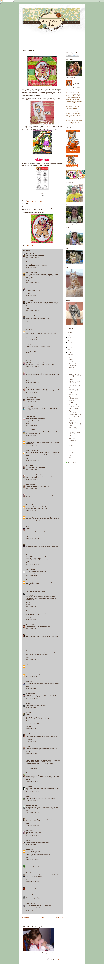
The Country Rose (31, 450)
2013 (69, 348)
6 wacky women (30, 817)
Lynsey (28, 733)
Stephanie (48, 126)
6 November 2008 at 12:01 (32, 550)
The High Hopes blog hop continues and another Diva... (74, 429)
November (71, 362)
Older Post (59, 917)
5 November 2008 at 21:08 (32, 282)
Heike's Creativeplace (31, 315)
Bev (27, 872)
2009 (69, 355)
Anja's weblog (29, 526)
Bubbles (28, 772)
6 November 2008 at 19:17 (32, 728)
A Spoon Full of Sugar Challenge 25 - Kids (74, 405)
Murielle (28, 849)
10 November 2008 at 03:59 (33, 890)
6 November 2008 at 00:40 (32, 425)
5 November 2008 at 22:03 (32, 366)
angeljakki (28, 664)
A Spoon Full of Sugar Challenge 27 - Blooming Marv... (75, 391)
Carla (27, 886)
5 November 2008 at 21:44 (32, 339)
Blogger (57, 959)
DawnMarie (29, 693)
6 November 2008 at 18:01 (32, 707)
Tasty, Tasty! (72, 420)
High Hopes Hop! (73, 395)
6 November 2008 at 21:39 (32, 753)
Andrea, (28, 504)
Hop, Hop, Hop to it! (73, 409)
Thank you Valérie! (73, 372)
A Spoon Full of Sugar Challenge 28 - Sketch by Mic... (75, 376)
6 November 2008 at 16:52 (32, 659)
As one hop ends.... (72, 418)
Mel (27, 796)
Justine (28, 493)
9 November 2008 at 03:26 (32, 868)
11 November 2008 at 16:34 (33, 898)
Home (42, 917)
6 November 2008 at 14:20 (32, 587)
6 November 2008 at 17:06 (32, 668)
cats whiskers (29, 272)
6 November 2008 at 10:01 (32, 510)
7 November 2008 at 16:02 (32, 791)
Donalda (28, 406)
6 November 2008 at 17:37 (32, 676)
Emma (27, 681)
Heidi (27, 371)
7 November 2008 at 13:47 (32, 781)
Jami (27, 579)
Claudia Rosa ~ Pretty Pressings (34, 591)
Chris (27, 360)
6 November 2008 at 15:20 (32, 628)
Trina (27, 543)
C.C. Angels (71, 403)
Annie (27, 515)
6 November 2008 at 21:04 (32, 741)
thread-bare (29, 903)
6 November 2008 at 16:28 (32, 646)
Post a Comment (29, 910)
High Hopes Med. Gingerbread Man (34, 201)
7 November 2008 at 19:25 (32, 812)
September (71, 441)
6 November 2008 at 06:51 (32, 445)
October (71, 438)
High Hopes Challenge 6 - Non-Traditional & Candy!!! (75, 434)
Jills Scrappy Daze (31, 632)
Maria (23, 99)
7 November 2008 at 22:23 (32, 835)
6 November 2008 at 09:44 (32, 488)
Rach (27, 786)
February (71, 458)
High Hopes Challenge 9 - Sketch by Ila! (75, 382)
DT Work (27, 247)
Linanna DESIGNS (30, 429)
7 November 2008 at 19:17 (32, 800)
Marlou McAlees (30, 805)
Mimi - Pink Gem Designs (75, 385)
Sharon (28, 465)
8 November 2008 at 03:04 (32, 844)
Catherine (28, 624)
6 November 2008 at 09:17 (32, 479)
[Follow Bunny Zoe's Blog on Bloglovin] (72, 56)
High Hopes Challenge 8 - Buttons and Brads (75, 397)
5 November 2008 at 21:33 (32, 310)
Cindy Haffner (29, 397)
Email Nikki (68, 127)
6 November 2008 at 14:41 (32, 619)
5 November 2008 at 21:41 (32, 325)
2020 (69, 335)
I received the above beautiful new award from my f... (75, 415)
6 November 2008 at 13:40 (32, 575)
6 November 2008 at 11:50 (32, 538)
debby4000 (29, 484)
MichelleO (28, 287)
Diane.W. (28, 253)
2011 (69, 350)
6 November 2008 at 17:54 (32, 688)
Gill (27, 746)
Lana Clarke (29, 416)
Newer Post (25, 917)
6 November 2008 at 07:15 (32, 460)
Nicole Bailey (29, 569)
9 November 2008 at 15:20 (32, 881)
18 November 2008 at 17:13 (33, 907)
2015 (69, 343)
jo (26, 864)
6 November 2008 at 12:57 (32, 564)
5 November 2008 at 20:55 (32, 257)
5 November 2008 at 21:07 (32, 267)
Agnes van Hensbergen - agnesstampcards (37, 474)
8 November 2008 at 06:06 (32, 859)
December (71, 360)
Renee (27, 672)
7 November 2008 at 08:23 (32, 768)
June (70, 448)
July (70, 446)
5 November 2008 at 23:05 (32, 401)
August (71, 443)
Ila (26, 387)
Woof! (70, 387)
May (70, 451)
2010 (69, 352)
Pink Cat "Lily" (72, 370)
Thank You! (71, 368)
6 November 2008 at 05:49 (32, 435)
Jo (26, 703)
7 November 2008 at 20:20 (32, 825)
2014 (69, 345)
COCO (27, 830)
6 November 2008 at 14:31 (32, 606)
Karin (27, 712)
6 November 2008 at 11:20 (32, 522)
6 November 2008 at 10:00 (32, 500)
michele (28, 894)
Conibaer (28, 440)
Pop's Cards (29, 329)
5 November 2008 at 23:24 (32, 412)
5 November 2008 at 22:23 (32, 392)
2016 (69, 340)
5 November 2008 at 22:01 (32, 356)
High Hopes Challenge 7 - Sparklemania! (75, 411)
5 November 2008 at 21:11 (32, 295)
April (70, 453)
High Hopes (33, 247)
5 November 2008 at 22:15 (32, 382)
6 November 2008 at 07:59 (32, 469)
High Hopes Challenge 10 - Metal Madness (75, 364)
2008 (69, 357)
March (70, 455)
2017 (69, 338)
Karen (27, 300)
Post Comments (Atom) (33, 920)
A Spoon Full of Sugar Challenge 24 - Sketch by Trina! (75, 424)
